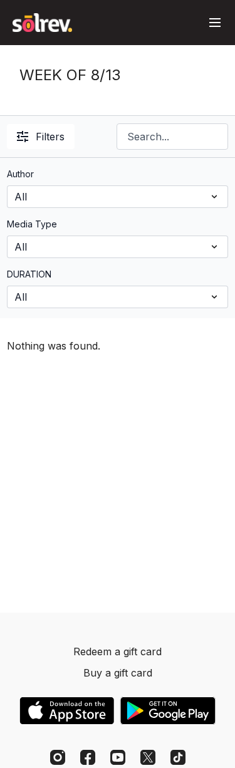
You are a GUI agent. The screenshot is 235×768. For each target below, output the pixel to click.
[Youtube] (117, 757)
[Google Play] (168, 711)
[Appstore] (67, 711)
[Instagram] (57, 757)
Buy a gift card (117, 673)
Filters (50, 136)
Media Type (32, 224)
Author (20, 174)
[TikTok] (177, 757)
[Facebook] (87, 757)
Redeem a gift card (117, 651)
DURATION (29, 274)
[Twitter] (147, 757)
